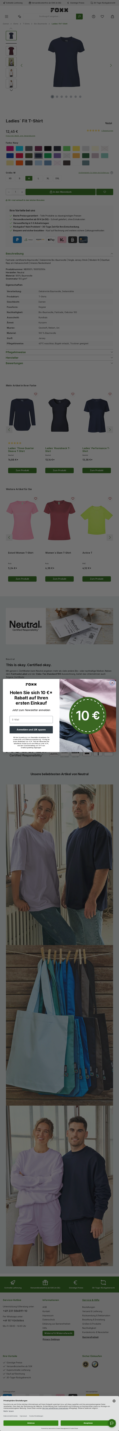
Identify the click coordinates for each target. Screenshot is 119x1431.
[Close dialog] (112, 682)
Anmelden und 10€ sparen (31, 729)
